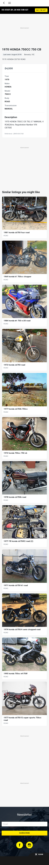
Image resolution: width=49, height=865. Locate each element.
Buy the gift (41, 10)
